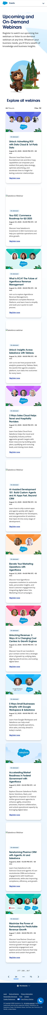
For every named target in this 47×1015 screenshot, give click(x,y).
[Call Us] (40, 1001)
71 (31, 977)
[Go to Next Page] (38, 976)
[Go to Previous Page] (8, 976)
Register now (14, 178)
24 (16, 977)
